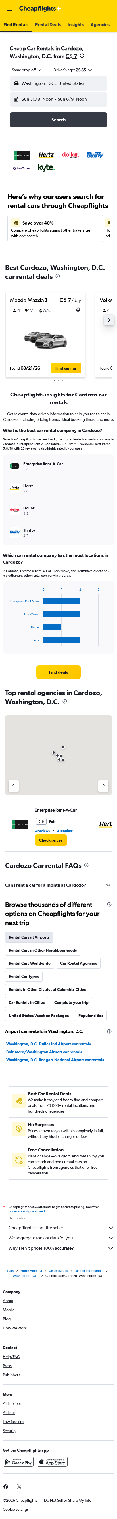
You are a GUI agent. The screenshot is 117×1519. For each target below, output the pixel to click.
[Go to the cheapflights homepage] (40, 9)
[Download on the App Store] (52, 1462)
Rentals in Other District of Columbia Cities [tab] (47, 989)
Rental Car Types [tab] (24, 976)
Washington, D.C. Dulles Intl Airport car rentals (48, 1044)
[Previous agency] (14, 786)
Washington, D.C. (26, 1276)
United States (58, 1271)
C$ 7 (71, 56)
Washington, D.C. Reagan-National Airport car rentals (55, 1060)
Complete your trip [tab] (71, 1002)
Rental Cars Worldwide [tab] (30, 963)
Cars (10, 1271)
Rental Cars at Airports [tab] (29, 937)
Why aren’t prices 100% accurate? (41, 1248)
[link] (58, 672)
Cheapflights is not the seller (36, 1227)
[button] (9, 9)
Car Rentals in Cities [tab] (27, 1002)
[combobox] (27, 70)
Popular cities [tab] (90, 1015)
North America (31, 1271)
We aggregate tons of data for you (41, 1238)
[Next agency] (103, 786)
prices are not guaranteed (27, 1211)
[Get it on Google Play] (18, 1462)
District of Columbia (89, 1271)
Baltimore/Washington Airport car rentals (44, 1052)
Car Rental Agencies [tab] (78, 963)
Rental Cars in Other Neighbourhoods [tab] (43, 950)
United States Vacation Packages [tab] (39, 1015)
